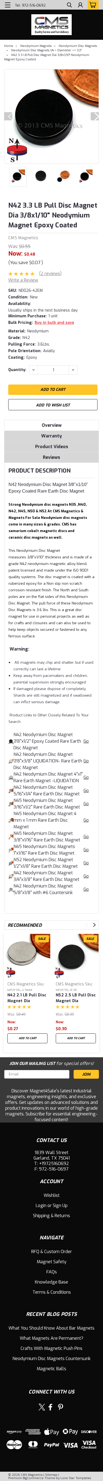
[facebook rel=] (50, 1407)
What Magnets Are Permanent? (51, 1338)
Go (86, 741)
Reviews (51, 457)
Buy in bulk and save (54, 322)
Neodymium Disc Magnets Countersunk (51, 1358)
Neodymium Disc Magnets (78, 46)
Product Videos (51, 447)
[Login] (80, 6)
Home (8, 46)
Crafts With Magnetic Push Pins (51, 1348)
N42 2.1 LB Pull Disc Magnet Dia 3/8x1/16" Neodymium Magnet (26, 998)
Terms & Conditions (51, 1292)
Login (41, 1205)
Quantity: (17, 369)
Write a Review (23, 280)
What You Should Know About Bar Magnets (51, 1328)
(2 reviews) (50, 273)
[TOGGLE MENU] (7, 5)
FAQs (51, 1272)
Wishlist (52, 1195)
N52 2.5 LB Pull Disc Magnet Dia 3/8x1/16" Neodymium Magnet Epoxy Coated (76, 998)
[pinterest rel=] (60, 1407)
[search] (69, 6)
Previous (8, 116)
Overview (52, 425)
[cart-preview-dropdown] (92, 4)
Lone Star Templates (75, 1478)
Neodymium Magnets (36, 46)
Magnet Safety (51, 1262)
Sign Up (60, 1205)
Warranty (51, 436)
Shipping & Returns (51, 1216)
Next (95, 116)
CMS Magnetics (23, 238)
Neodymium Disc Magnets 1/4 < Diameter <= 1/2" (46, 50)
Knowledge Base (51, 1282)
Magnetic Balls (51, 1369)
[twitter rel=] (41, 1407)
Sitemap (51, 1475)
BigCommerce (33, 1478)
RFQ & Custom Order (51, 1251)
